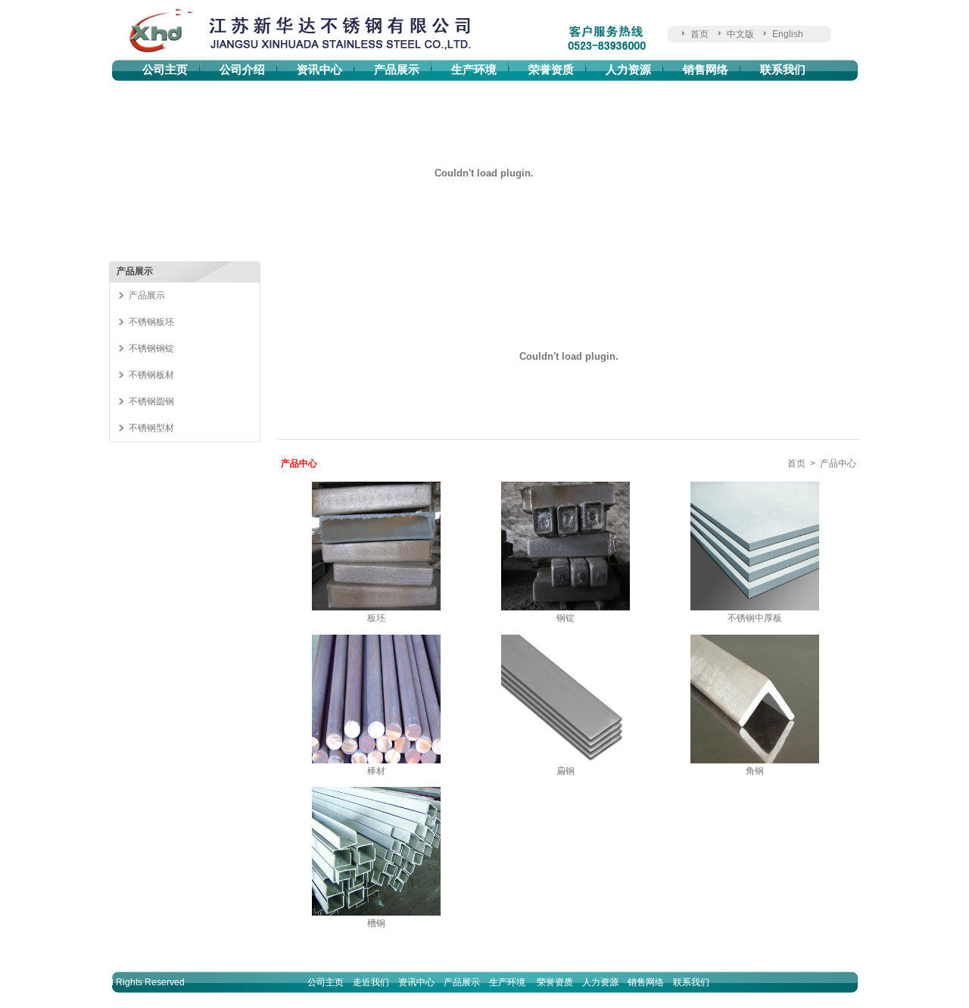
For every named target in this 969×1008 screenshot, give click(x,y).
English (787, 34)
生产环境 (474, 69)
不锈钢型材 (151, 428)
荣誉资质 (551, 69)
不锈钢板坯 (151, 322)
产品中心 (838, 463)
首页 (699, 34)
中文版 (740, 34)
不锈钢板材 (151, 375)
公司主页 (165, 69)
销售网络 (705, 69)
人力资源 (628, 69)
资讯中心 (319, 69)
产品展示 (396, 69)
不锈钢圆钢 (151, 401)
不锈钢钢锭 (151, 348)
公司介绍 (242, 69)
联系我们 (782, 69)
